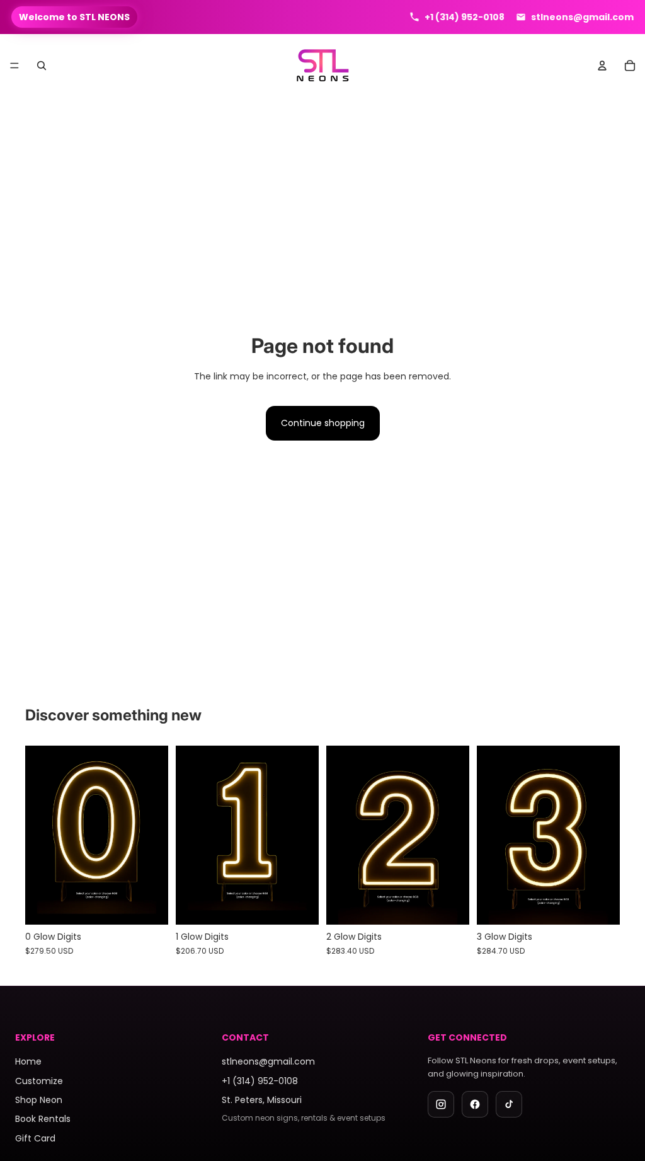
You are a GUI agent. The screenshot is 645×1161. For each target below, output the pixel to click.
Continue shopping (323, 423)
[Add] (449, 905)
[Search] (41, 65)
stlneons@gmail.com (268, 1061)
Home (28, 1061)
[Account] (602, 65)
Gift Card (35, 1138)
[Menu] (14, 66)
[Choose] (148, 905)
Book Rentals (43, 1118)
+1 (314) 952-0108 (260, 1081)
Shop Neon (38, 1100)
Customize (39, 1081)
